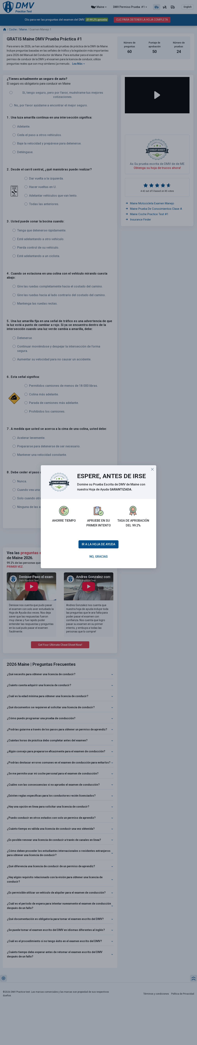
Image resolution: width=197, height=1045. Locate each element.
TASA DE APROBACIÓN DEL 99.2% (133, 523)
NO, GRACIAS (98, 556)
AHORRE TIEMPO (64, 520)
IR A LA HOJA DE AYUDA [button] (98, 544)
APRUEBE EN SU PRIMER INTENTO (98, 523)
